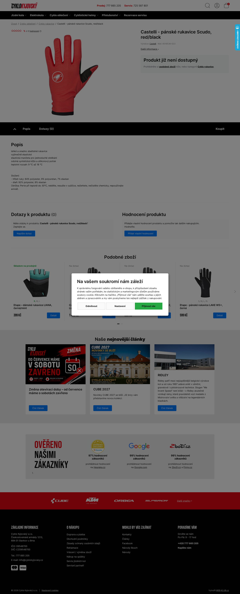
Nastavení (120, 306)
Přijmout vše (148, 306)
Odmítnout (91, 306)
